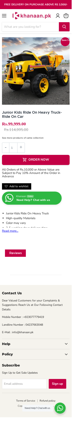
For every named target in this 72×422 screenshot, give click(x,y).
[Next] (66, 71)
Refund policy (47, 401)
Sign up (57, 384)
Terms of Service (25, 401)
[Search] (64, 26)
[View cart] (66, 15)
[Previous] (6, 71)
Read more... (10, 231)
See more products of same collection (23, 137)
